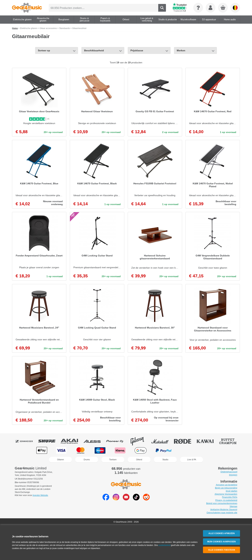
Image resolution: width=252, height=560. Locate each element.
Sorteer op (44, 50)
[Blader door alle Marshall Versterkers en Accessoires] (162, 441)
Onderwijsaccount (228, 472)
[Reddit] (146, 499)
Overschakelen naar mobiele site (222, 512)
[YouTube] (126, 499)
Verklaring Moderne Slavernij (223, 509)
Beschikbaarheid (94, 50)
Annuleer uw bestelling (226, 485)
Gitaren (60, 459)
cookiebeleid (164, 545)
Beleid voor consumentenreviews (221, 503)
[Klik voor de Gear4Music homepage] (27, 8)
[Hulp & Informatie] (198, 7)
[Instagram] (116, 499)
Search (162, 8)
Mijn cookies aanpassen (221, 541)
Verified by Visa (210, 450)
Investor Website (40, 495)
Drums (87, 459)
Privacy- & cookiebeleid (226, 500)
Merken (181, 50)
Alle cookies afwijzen (221, 533)
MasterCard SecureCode (188, 450)
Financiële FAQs (229, 497)
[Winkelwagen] (223, 8)
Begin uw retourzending (226, 488)
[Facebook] (106, 499)
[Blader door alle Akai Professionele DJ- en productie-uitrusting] (72, 441)
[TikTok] (136, 499)
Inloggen (233, 475)
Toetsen (113, 459)
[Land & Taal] (235, 7)
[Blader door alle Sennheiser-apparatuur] (26, 441)
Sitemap (233, 506)
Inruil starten (231, 491)
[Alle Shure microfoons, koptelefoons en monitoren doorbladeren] (49, 441)
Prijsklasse (136, 50)
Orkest (139, 459)
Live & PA (191, 459)
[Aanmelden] (210, 7)
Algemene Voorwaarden (226, 494)
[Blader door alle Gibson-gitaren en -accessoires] (139, 441)
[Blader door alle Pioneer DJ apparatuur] (117, 441)
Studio (165, 459)
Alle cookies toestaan (221, 550)
